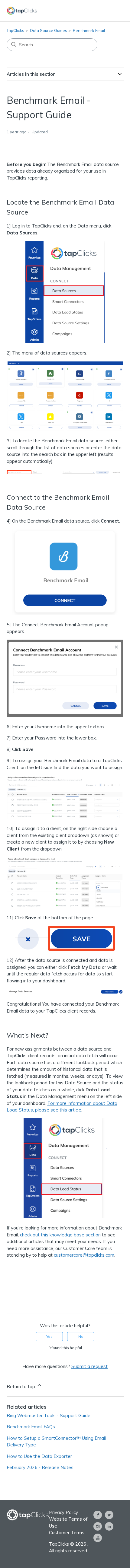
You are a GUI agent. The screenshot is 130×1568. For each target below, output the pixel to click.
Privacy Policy (63, 1512)
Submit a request (89, 1366)
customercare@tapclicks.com (84, 1255)
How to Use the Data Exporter (39, 1456)
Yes (49, 1336)
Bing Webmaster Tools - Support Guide (48, 1415)
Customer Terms (66, 1532)
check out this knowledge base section (60, 1235)
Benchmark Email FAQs (31, 1427)
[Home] (22, 10)
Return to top (21, 1386)
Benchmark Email (89, 30)
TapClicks (15, 30)
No (80, 1336)
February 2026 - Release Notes (40, 1467)
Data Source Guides (48, 30)
